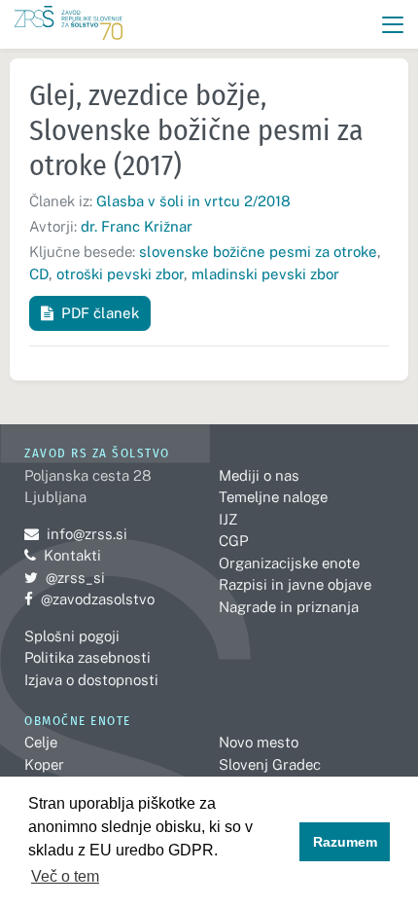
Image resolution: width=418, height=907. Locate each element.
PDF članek (100, 313)
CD (39, 274)
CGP (233, 540)
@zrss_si (64, 577)
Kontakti (72, 555)
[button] (393, 25)
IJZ (228, 519)
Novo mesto (258, 742)
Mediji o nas (259, 475)
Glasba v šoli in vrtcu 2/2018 (193, 201)
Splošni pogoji (72, 636)
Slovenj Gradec (270, 764)
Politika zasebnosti (87, 657)
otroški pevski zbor (120, 274)
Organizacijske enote (289, 563)
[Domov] (68, 25)
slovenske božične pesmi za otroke (258, 251)
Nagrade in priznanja (289, 607)
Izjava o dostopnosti (91, 679)
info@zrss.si (75, 534)
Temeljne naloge (273, 497)
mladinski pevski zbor (265, 274)
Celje (40, 742)
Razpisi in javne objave (295, 584)
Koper (44, 764)
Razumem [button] (345, 842)
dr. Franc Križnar (136, 226)
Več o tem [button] (65, 876)
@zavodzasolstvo (89, 599)
